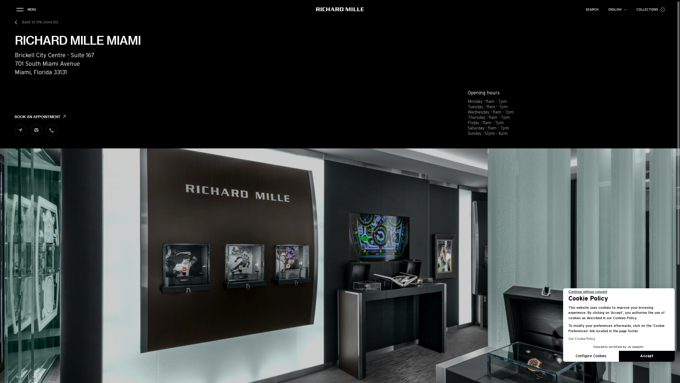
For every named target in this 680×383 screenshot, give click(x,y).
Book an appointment (37, 117)
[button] (672, 377)
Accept (646, 356)
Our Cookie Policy (581, 338)
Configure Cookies (591, 356)
